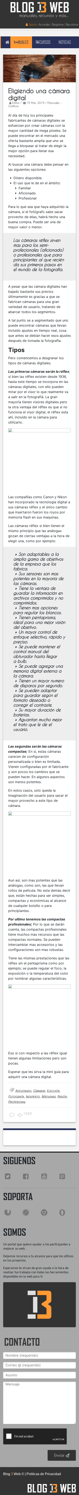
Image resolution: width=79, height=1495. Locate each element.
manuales (53, 102)
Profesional (16, 1102)
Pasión (62, 1096)
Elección (53, 1091)
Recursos (43, 42)
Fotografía (16, 1096)
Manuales (21, 42)
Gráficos (13, 106)
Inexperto (33, 1096)
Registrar (58, 24)
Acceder (44, 24)
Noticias (65, 42)
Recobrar (72, 24)
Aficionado (23, 1091)
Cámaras (39, 1091)
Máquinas (48, 1096)
